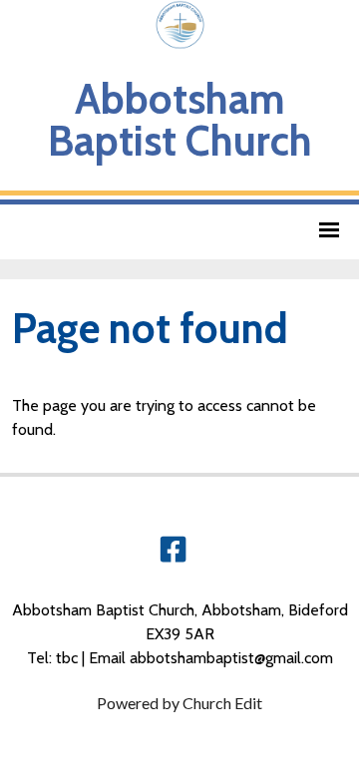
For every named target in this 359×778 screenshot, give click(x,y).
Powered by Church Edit (179, 702)
